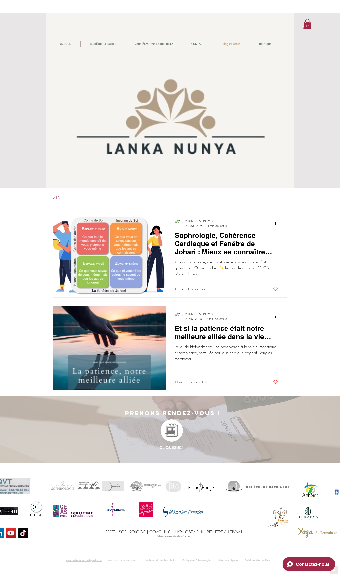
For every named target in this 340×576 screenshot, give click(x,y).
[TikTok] (23, 533)
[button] (307, 24)
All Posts (58, 197)
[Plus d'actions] (277, 223)
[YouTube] (11, 533)
